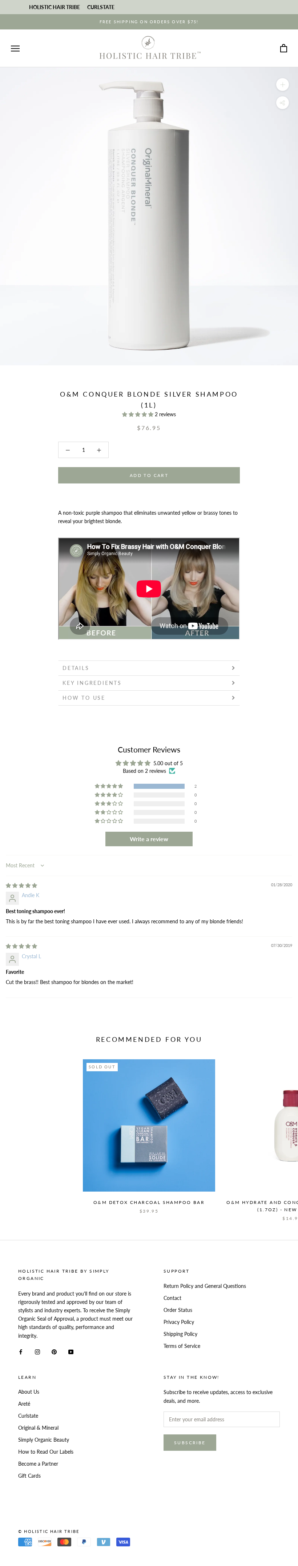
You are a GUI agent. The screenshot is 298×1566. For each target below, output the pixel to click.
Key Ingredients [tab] (92, 683)
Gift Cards (29, 1476)
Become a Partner (38, 1464)
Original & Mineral (38, 1428)
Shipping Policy (180, 1334)
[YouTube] (70, 1351)
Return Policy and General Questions (205, 1286)
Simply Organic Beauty (43, 1440)
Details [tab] (76, 668)
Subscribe (190, 1442)
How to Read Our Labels (45, 1452)
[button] (138, 414)
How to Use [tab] (84, 698)
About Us (28, 1392)
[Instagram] (37, 1351)
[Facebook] (20, 1351)
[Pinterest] (54, 1351)
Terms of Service (182, 1346)
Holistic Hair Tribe (54, 7)
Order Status (178, 1310)
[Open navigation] (15, 48)
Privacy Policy (179, 1322)
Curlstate (28, 1416)
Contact (172, 1298)
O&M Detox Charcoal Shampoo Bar (149, 1202)
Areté (24, 1404)
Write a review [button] (149, 838)
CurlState (100, 7)
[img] (21, 885)
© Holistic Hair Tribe (48, 1531)
